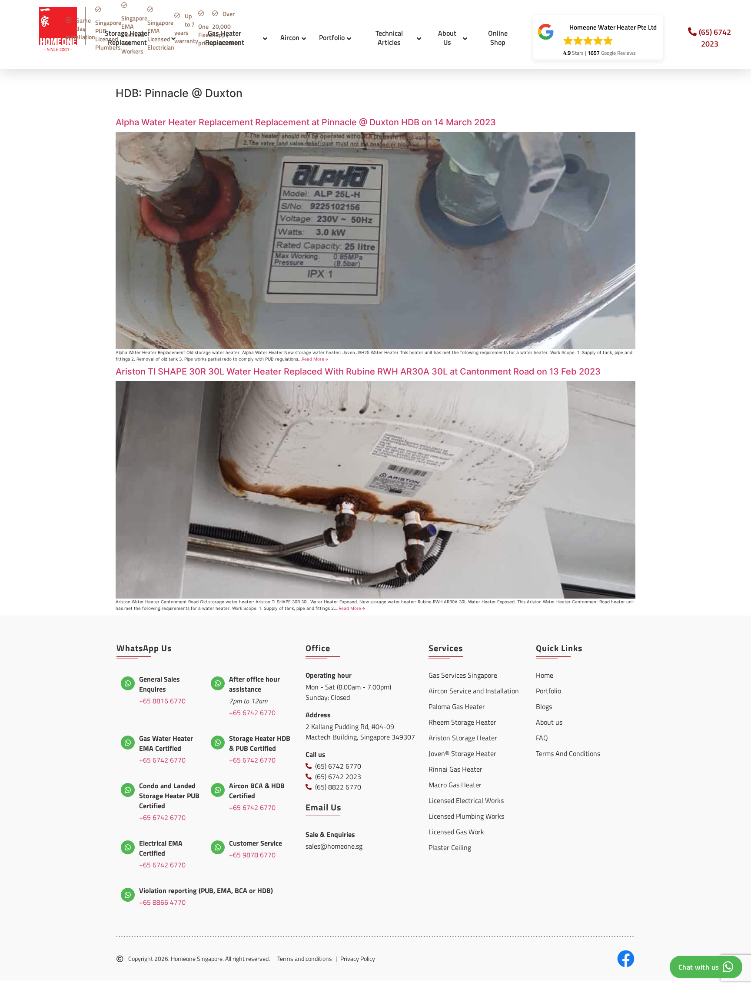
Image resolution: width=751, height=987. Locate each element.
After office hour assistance (254, 684)
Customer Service (255, 843)
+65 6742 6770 (252, 712)
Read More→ (315, 358)
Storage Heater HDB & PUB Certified (259, 743)
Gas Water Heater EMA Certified (166, 743)
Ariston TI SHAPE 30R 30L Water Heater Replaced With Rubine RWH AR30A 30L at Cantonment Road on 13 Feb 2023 (358, 371)
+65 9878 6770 (252, 855)
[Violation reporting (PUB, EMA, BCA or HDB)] (128, 895)
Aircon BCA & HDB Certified (257, 790)
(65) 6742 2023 (715, 38)
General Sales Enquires (159, 684)
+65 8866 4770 (162, 902)
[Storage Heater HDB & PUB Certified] (218, 742)
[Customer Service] (218, 847)
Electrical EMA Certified (161, 848)
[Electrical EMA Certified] (128, 847)
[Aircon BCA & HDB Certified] (218, 790)
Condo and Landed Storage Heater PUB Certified (169, 795)
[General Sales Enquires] (128, 683)
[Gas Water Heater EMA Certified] (128, 742)
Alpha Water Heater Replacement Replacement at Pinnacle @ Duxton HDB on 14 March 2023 (306, 122)
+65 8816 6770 (162, 701)
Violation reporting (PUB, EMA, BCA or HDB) (206, 890)
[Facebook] (626, 958)
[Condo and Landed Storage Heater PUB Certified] (128, 790)
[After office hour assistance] (218, 683)
